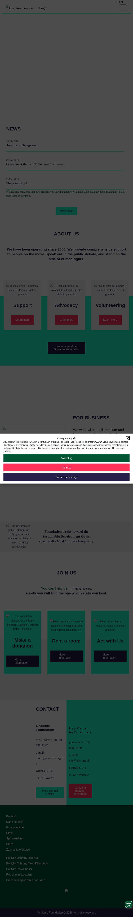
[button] (128, 438)
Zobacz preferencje (66, 476)
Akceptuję (66, 457)
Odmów (66, 467)
